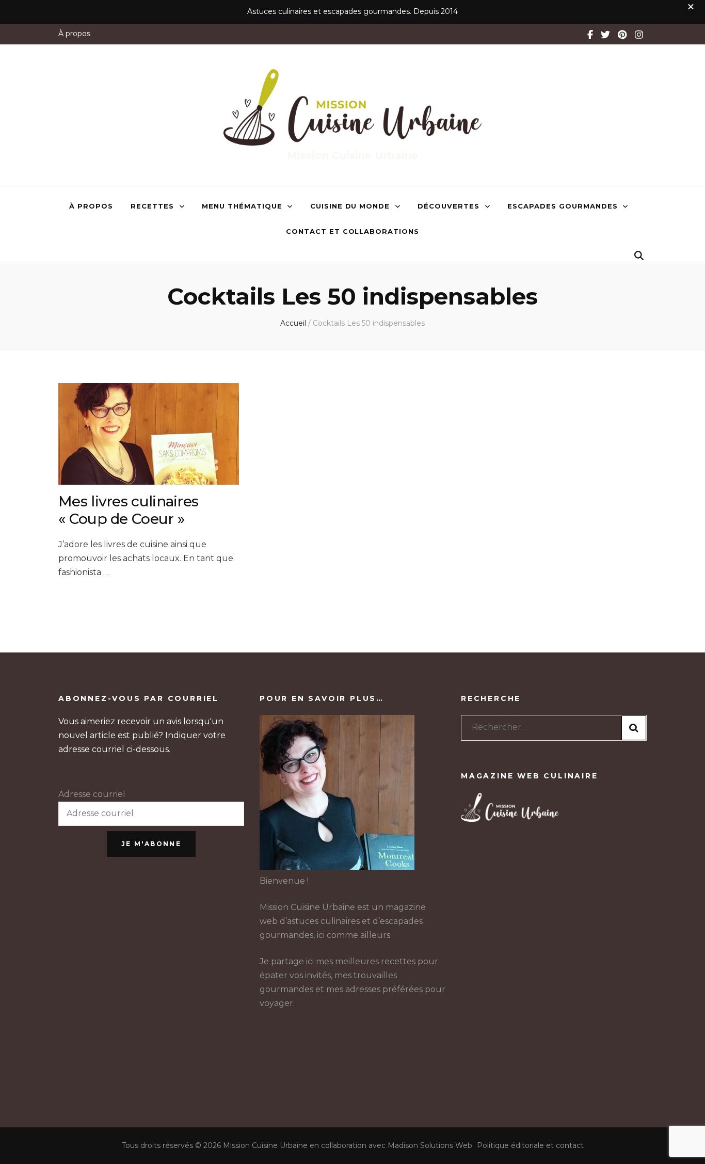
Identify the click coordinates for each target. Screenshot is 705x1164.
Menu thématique (242, 206)
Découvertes (448, 206)
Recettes (152, 206)
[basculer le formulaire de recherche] (639, 256)
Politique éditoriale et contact (530, 1145)
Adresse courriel (91, 794)
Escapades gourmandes (562, 206)
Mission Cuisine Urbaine (352, 155)
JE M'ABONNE (151, 844)
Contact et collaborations (352, 231)
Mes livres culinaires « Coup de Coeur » (128, 510)
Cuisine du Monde (350, 206)
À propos (74, 33)
